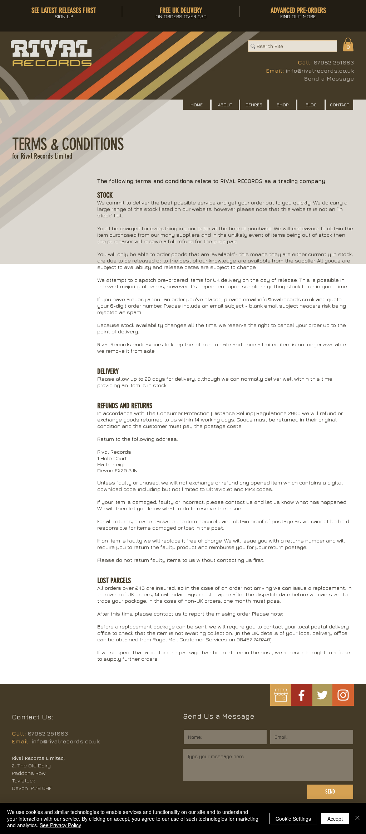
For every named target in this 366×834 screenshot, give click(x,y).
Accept (335, 818)
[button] (348, 44)
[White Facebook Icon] (301, 695)
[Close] (357, 818)
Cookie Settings (293, 818)
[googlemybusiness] (280, 695)
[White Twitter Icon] (322, 695)
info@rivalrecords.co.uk (320, 70)
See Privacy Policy (60, 825)
